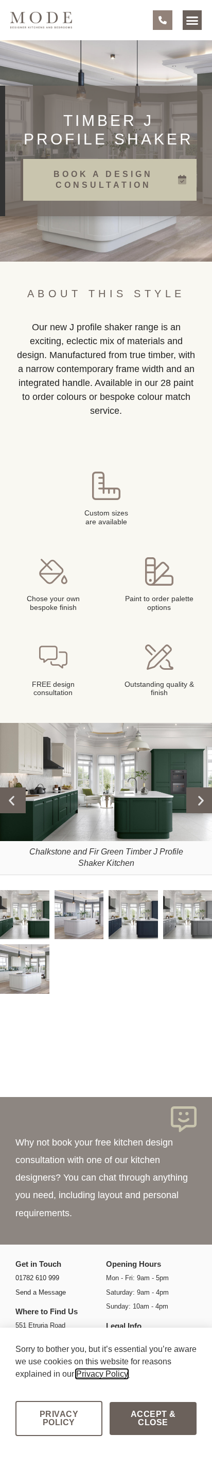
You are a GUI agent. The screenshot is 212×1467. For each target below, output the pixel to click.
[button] (192, 20)
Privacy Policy (102, 1373)
